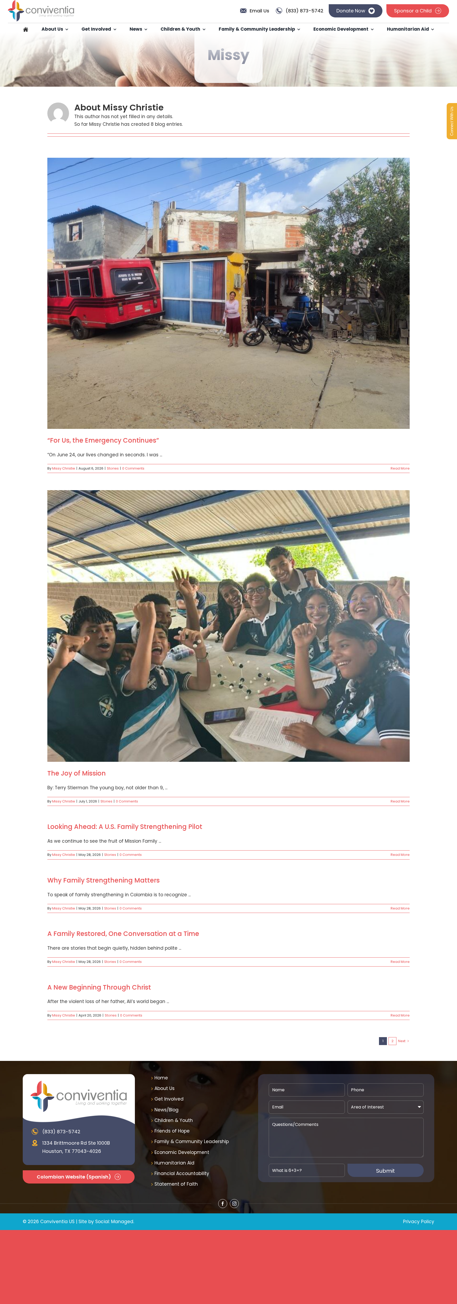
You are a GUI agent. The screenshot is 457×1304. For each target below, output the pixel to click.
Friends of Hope (172, 1131)
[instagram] (234, 1203)
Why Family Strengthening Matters (103, 880)
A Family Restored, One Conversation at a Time (123, 933)
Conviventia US (57, 1221)
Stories (113, 468)
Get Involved (169, 1099)
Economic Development (181, 1152)
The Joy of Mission (76, 773)
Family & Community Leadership (191, 1141)
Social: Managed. (114, 1221)
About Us (164, 1088)
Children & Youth (173, 1120)
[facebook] (222, 1203)
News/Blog (166, 1110)
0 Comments (133, 468)
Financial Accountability (181, 1173)
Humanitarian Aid (174, 1163)
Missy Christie (63, 468)
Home (161, 1078)
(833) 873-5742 (61, 1131)
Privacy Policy (418, 1221)
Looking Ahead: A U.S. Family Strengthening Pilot (124, 826)
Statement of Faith (176, 1184)
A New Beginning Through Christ (99, 987)
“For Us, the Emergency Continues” (103, 440)
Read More (400, 468)
